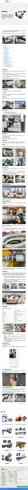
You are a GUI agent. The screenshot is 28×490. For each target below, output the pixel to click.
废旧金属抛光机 (7, 450)
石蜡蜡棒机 (21, 463)
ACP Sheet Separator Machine (7, 437)
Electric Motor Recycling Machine (21, 424)
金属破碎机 (7, 463)
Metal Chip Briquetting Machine (7, 424)
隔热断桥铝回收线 (21, 437)
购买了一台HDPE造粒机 (16, 346)
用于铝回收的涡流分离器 (21, 450)
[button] (21, 1)
